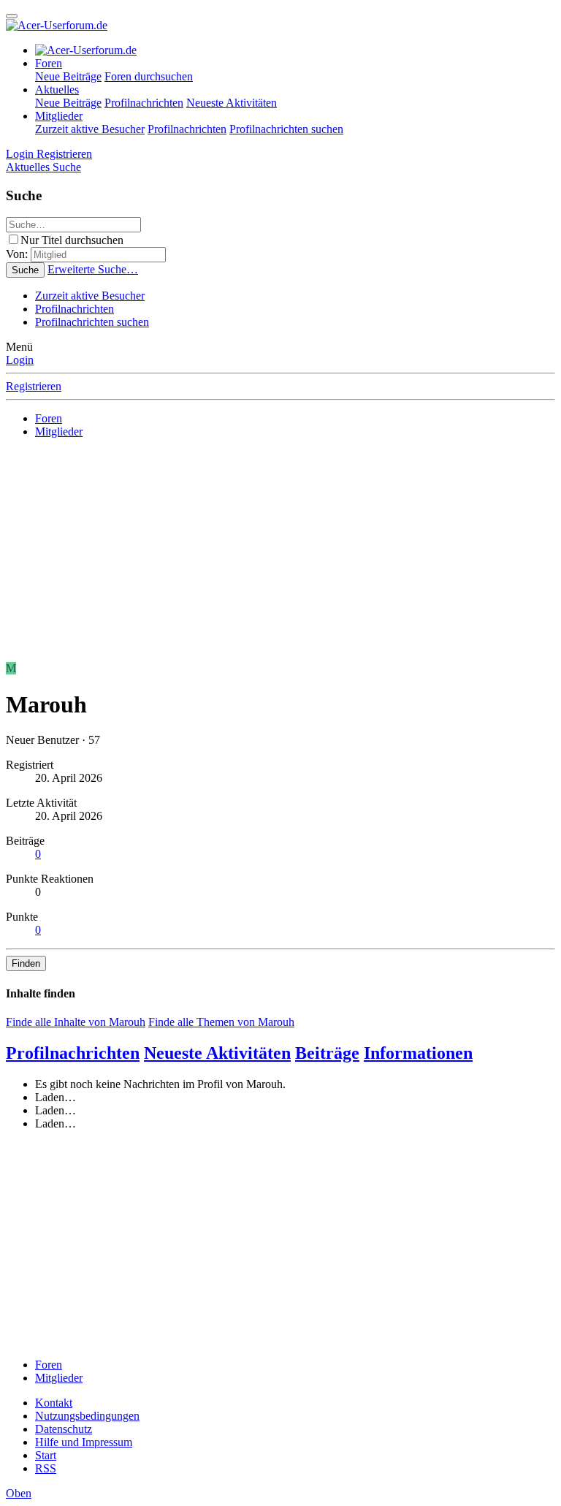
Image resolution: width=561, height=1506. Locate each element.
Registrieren (33, 386)
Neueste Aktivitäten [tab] (217, 1052)
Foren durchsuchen (148, 76)
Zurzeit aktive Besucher (90, 129)
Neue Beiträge (68, 76)
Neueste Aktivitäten (231, 102)
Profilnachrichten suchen (286, 129)
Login (20, 360)
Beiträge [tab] (327, 1052)
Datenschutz (63, 1429)
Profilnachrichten (143, 102)
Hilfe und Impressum (83, 1442)
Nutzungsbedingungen (87, 1416)
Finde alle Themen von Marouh (221, 1022)
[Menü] (12, 16)
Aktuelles (57, 89)
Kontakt (53, 1402)
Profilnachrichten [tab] (73, 1052)
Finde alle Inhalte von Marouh (75, 1022)
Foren (48, 63)
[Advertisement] (280, 552)
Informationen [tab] (418, 1052)
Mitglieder (59, 116)
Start (45, 1455)
